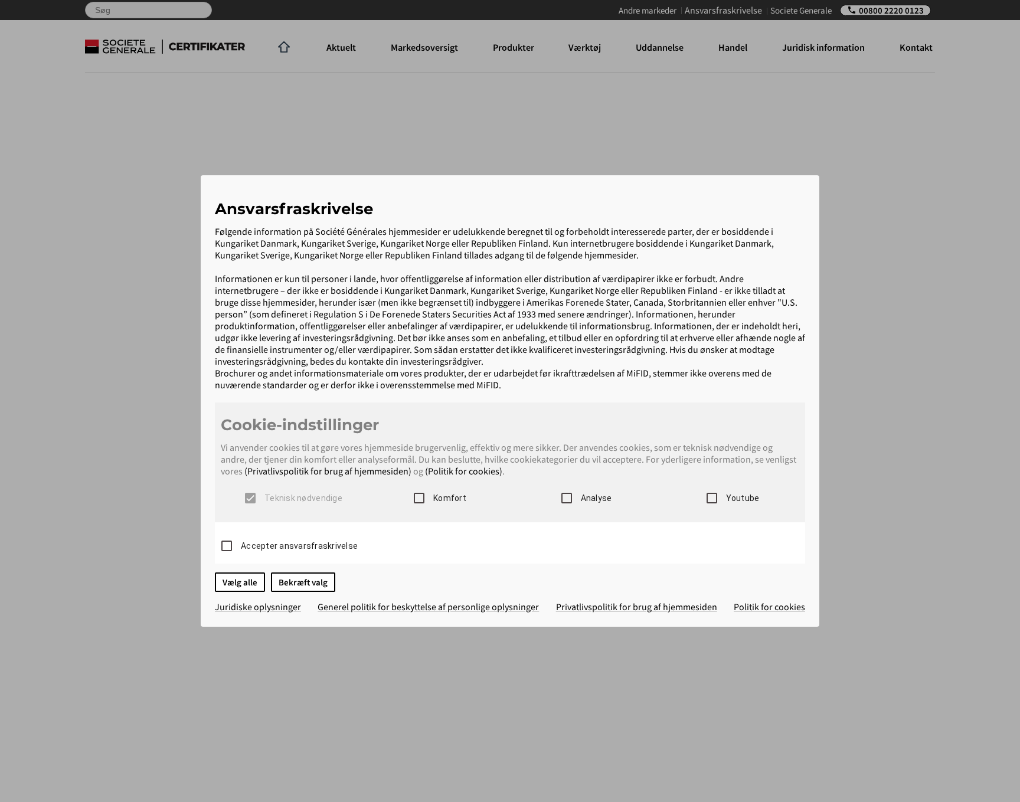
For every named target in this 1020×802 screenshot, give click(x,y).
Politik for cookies (769, 607)
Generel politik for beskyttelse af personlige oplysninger (428, 607)
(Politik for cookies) (463, 471)
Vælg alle (240, 582)
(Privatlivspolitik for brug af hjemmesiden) (327, 471)
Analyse (596, 498)
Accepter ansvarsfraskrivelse (299, 546)
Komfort (449, 498)
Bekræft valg (303, 582)
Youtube (743, 498)
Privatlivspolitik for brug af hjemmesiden (636, 607)
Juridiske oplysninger (258, 607)
